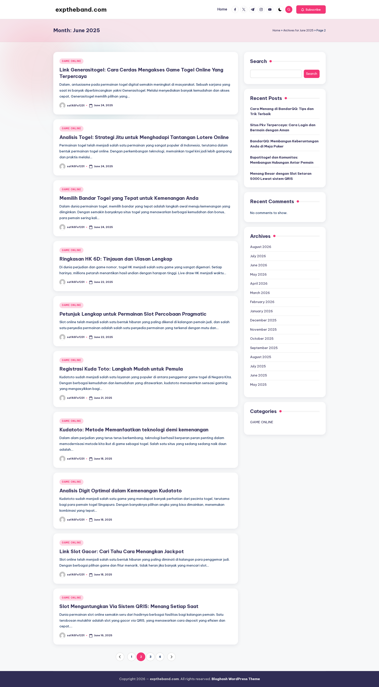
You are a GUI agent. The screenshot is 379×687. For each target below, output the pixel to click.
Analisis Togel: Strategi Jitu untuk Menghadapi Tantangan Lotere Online (144, 137)
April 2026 (258, 283)
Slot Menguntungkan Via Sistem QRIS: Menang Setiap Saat (128, 606)
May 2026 (258, 274)
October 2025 (262, 338)
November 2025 (263, 329)
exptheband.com (81, 9)
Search (258, 61)
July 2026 (258, 256)
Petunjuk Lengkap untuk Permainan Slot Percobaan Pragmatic (132, 314)
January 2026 (261, 311)
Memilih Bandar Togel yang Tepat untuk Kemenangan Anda (128, 198)
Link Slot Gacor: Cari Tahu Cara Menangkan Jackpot (121, 551)
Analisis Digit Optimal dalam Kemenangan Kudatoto (120, 491)
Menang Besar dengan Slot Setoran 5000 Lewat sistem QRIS (280, 176)
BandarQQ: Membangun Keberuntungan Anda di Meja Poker (284, 143)
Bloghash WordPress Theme (236, 679)
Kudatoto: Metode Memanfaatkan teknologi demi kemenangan (133, 430)
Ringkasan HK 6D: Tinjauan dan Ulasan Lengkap (115, 259)
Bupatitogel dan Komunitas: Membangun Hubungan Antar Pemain (281, 160)
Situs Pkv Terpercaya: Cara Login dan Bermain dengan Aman (282, 127)
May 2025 (258, 384)
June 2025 (258, 375)
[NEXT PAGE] (171, 656)
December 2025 (263, 320)
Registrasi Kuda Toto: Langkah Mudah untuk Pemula (121, 369)
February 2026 (262, 301)
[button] (311, 9)
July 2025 (258, 366)
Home (276, 30)
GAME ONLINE (71, 61)
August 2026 (260, 246)
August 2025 (260, 357)
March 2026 (260, 292)
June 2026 (258, 265)
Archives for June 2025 (298, 30)
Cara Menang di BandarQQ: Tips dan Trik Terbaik (282, 111)
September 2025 (264, 347)
